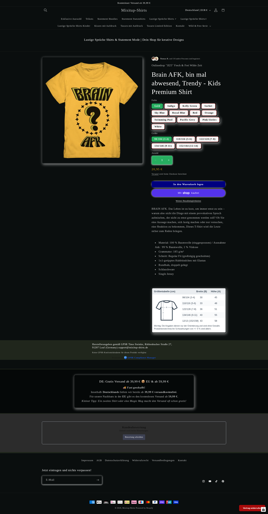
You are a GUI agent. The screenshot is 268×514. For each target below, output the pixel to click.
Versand (155, 174)
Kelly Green (190, 106)
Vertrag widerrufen (252, 508)
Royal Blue (178, 112)
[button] (45, 10)
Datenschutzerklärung (117, 460)
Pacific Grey (187, 119)
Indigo (171, 106)
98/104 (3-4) (161, 139)
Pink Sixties (209, 119)
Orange (209, 112)
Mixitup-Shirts (128, 508)
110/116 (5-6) (184, 139)
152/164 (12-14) (188, 146)
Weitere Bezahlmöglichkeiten (188, 201)
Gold (157, 106)
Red (195, 112)
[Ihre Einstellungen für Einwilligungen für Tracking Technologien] (263, 509)
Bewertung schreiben (134, 437)
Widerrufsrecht (140, 460)
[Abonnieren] (97, 480)
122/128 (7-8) (207, 139)
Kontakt (182, 460)
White (158, 126)
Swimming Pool (164, 119)
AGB (99, 460)
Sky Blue (160, 112)
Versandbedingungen (163, 460)
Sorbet (208, 106)
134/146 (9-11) (163, 146)
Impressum (87, 460)
